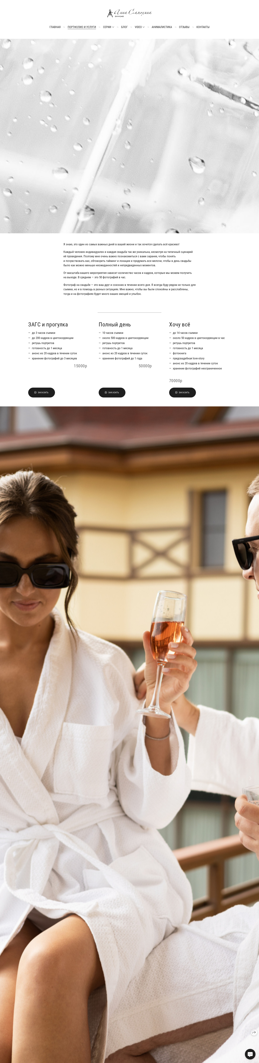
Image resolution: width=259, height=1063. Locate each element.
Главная (55, 27)
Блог (124, 27)
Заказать (43, 392)
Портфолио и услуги (82, 27)
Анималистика (162, 27)
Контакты (202, 27)
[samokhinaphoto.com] (129, 13)
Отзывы (184, 27)
